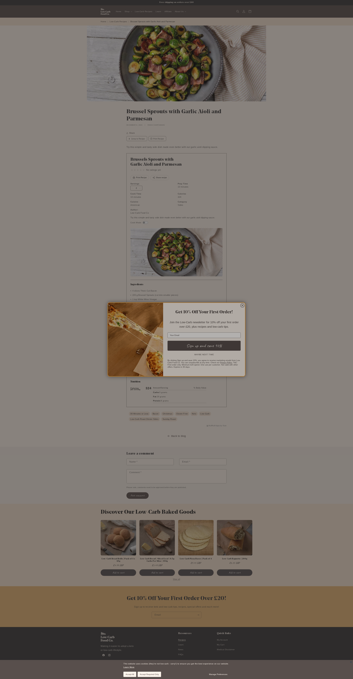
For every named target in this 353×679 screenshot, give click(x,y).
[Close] (351, 662)
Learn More (128, 667)
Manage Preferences (218, 674)
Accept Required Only (149, 674)
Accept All (130, 674)
